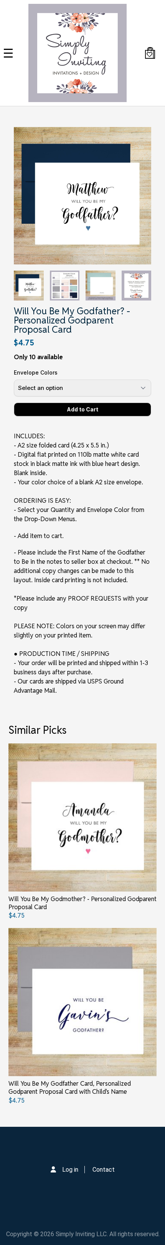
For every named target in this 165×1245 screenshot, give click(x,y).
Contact (103, 1169)
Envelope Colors (36, 372)
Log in (70, 1169)
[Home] (77, 53)
